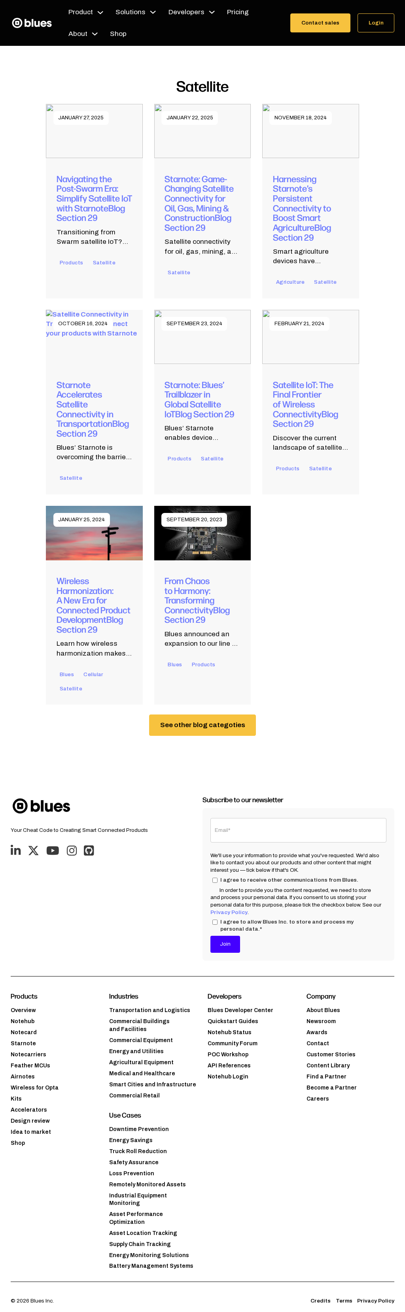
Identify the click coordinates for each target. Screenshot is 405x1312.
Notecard (24, 1032)
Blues (67, 674)
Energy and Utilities (136, 1051)
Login (376, 23)
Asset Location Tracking (143, 1233)
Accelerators (29, 1110)
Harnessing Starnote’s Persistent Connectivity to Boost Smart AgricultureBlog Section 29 (302, 208)
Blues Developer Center (240, 1010)
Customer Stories (331, 1055)
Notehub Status (230, 1032)
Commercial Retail (134, 1096)
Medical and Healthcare (142, 1073)
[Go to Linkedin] (16, 851)
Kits (16, 1099)
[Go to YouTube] (52, 851)
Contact (318, 1043)
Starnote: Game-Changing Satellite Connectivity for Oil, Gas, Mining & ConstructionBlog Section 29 (199, 203)
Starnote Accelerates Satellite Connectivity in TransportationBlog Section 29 (93, 409)
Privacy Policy (229, 912)
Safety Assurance (134, 1162)
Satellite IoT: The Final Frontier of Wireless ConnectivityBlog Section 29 (305, 404)
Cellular (93, 674)
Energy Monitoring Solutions (149, 1255)
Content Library (328, 1066)
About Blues (323, 1010)
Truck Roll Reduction (138, 1151)
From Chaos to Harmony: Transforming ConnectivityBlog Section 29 (197, 600)
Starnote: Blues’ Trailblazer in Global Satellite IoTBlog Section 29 (199, 399)
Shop (118, 34)
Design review (30, 1121)
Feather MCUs (30, 1066)
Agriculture (290, 282)
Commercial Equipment (141, 1040)
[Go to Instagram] (72, 851)
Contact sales (320, 23)
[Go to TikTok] (89, 851)
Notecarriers (28, 1055)
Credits (320, 1301)
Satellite (104, 263)
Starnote (23, 1043)
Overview (23, 1010)
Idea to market (31, 1132)
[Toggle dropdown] (100, 12)
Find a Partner (326, 1077)
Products (71, 263)
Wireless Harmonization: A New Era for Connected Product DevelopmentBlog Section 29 (94, 605)
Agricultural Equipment (141, 1062)
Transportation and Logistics (149, 1010)
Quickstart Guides (233, 1021)
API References (229, 1066)
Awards (317, 1032)
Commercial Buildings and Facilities (139, 1025)
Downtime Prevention (139, 1129)
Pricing (238, 12)
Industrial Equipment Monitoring (138, 1199)
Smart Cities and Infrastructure (152, 1085)
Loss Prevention (131, 1173)
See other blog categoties (202, 725)
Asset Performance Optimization (136, 1218)
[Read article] (94, 130)
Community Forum (232, 1043)
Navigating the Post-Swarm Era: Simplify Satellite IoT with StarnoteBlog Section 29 (94, 198)
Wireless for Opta (35, 1088)
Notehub (22, 1021)
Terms (344, 1301)
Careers (318, 1099)
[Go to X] (33, 851)
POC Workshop (228, 1055)
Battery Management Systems (151, 1266)
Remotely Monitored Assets (147, 1185)
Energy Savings (131, 1140)
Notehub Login (228, 1077)
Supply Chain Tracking (140, 1244)
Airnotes (23, 1077)
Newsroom (321, 1021)
